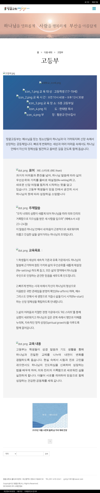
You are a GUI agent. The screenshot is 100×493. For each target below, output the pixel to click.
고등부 (60, 52)
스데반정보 (18, 486)
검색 (46, 454)
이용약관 (19, 491)
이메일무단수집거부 (30, 491)
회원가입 (95, 2)
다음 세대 (48, 52)
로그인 (87, 2)
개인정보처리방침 (9, 491)
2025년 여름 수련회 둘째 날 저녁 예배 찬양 (49, 430)
